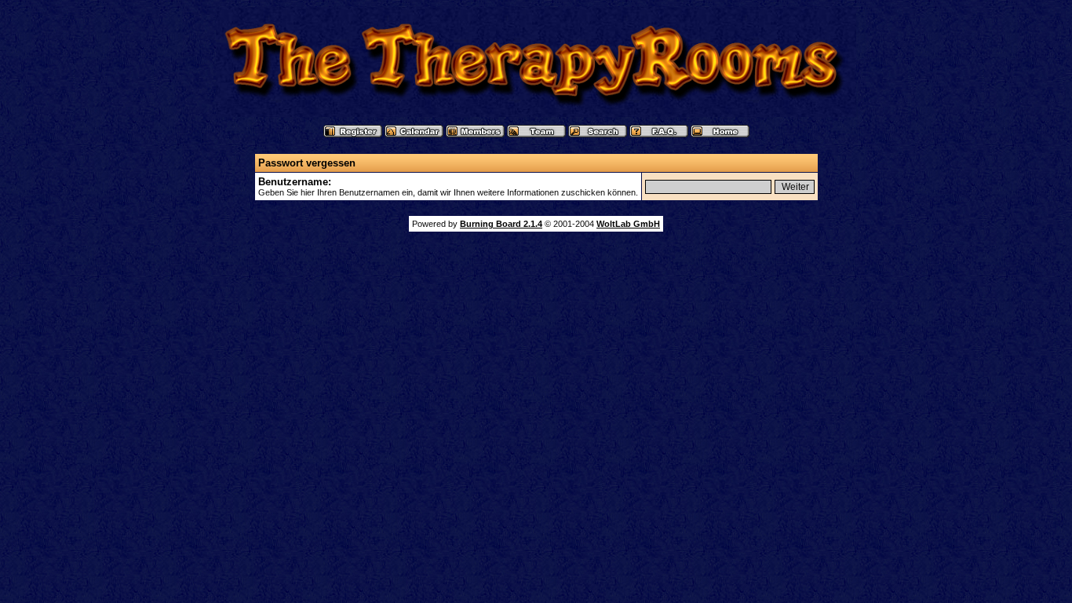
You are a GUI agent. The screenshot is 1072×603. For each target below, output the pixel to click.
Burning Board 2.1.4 (501, 223)
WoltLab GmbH (628, 223)
